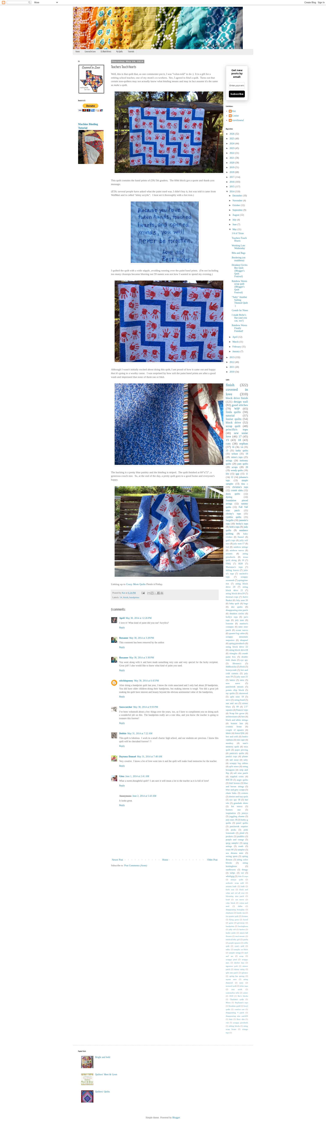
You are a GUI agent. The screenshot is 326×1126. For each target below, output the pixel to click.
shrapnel (244, 640)
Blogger (176, 1117)
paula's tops (231, 756)
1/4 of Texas (238, 233)
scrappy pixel (231, 959)
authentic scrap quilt (235, 883)
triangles (233, 653)
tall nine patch (241, 773)
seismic (229, 553)
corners (244, 793)
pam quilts (242, 464)
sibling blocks (234, 1026)
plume (245, 756)
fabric (228, 733)
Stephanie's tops (241, 1003)
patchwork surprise (239, 826)
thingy (245, 870)
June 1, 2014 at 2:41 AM (137, 776)
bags (246, 603)
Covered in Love (90, 52)
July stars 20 (242, 600)
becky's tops (242, 523)
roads (240, 846)
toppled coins (237, 776)
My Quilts (119, 52)
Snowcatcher (125, 707)
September (237, 210)
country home (234, 726)
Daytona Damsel (127, 756)
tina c (244, 484)
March (235, 341)
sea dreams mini (234, 853)
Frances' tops (242, 710)
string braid (239, 700)
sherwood (243, 693)
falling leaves (232, 570)
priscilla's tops (237, 429)
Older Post (212, 860)
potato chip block (235, 690)
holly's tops (232, 617)
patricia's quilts (237, 753)
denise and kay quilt (238, 796)
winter (245, 993)
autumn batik (231, 886)
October (236, 205)
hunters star (233, 810)
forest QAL (240, 733)
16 (233, 447)
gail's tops (230, 540)
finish (125, 597)
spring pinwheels (237, 643)
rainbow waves (237, 550)
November (237, 200)
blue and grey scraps (235, 790)
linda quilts (233, 412)
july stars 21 (242, 677)
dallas (240, 906)
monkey (229, 743)
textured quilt (231, 986)
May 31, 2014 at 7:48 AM (149, 756)
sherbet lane (239, 963)
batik (243, 886)
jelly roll (232, 929)
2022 (232, 153)
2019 (232, 167)
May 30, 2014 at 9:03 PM (145, 707)
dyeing (229, 497)
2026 (232, 134)
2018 (232, 172)
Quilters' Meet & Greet (106, 1074)
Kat (234, 111)
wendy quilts (237, 470)
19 (247, 454)
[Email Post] (143, 593)
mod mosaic (240, 936)
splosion (244, 973)
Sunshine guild (234, 1006)
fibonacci (237, 663)
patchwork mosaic (235, 687)
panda (245, 939)
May (234, 229)
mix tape (241, 740)
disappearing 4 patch (235, 1013)
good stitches (240, 405)
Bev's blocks (243, 996)
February (237, 346)
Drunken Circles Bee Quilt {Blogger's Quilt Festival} (239, 271)
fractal (245, 920)
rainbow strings (240, 547)
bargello (230, 520)
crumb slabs (237, 490)
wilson (235, 454)
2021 (232, 158)
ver (242, 873)
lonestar (229, 623)
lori (227, 547)
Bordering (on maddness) (238, 259)
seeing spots (232, 856)
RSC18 (229, 780)
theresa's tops (232, 597)
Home (78, 52)
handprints (134, 597)
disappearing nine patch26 (237, 1016)
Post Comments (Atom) (135, 865)
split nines (234, 766)
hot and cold (232, 736)
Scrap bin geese (236, 713)
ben (243, 716)
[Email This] (149, 593)
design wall (241, 401)
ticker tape (244, 986)
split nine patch (232, 973)
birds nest (230, 890)
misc (242, 680)
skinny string (239, 969)
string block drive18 (238, 650)
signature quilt (232, 966)
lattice (232, 680)
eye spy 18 (234, 800)
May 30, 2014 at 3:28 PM (141, 638)
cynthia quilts (233, 517)
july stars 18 (231, 820)
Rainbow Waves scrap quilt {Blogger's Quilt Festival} (239, 287)
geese (231, 923)
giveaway (241, 923)
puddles (240, 836)
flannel (241, 537)
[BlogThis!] (152, 593)
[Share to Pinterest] (162, 593)
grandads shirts (241, 803)
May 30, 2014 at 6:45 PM (146, 680)
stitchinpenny (126, 680)
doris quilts (233, 494)
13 (227, 450)
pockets (229, 836)
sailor (228, 949)
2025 (232, 138)
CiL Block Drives (106, 52)
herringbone (243, 926)
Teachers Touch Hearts (239, 239)
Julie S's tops (243, 876)
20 (247, 467)
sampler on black (241, 949)
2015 (232, 186)
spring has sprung (236, 976)
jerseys (245, 813)
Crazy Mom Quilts (136, 584)
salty (245, 760)
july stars (239, 620)
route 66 (230, 849)
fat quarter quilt (232, 916)
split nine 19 (237, 697)
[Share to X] (155, 593)
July (234, 219)
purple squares (234, 943)
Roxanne (123, 638)
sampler (241, 849)
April (122, 618)
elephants (229, 913)
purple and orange (235, 839)
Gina (121, 776)
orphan (243, 443)
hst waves (236, 806)
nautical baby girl (233, 939)
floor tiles (240, 1019)
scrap (241, 956)
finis (230, 1019)
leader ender (231, 933)
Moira (228, 1003)
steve (228, 700)
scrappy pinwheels (240, 1023)
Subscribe (236, 94)
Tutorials (131, 52)
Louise (235, 115)
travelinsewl (238, 120)
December (237, 195)
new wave (233, 683)
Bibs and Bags (238, 253)
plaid (242, 833)
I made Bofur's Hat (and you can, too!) (239, 318)
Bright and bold (102, 1057)
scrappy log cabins (239, 763)
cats (228, 443)
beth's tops (234, 527)
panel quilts (242, 823)
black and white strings (237, 720)
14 (121, 597)
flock (242, 667)
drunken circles (237, 613)
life (227, 474)
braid (228, 900)
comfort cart (239, 1009)
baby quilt (234, 603)
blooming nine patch (235, 896)
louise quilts (233, 419)
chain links (231, 793)
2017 (232, 177)
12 (232, 477)
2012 (232, 362)
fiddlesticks (231, 667)
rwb (227, 1023)
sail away (234, 760)
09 (237, 707)
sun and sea (232, 703)
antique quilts (237, 880)
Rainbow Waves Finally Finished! (239, 328)
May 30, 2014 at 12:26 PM (138, 618)
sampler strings (235, 953)
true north (237, 989)
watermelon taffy (232, 993)
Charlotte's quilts (237, 999)
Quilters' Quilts (102, 1091)
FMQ (228, 563)
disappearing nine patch (237, 610)
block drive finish (237, 398)
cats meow (239, 900)
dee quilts (237, 607)
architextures (232, 716)
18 (239, 440)
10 (243, 560)
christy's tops (233, 513)
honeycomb (231, 670)
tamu (241, 983)
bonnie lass (237, 723)
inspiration (231, 813)
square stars (231, 979)
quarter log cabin (237, 633)
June (234, 224)
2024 (232, 143)
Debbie (122, 733)
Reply (122, 627)
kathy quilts (242, 450)
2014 (232, 191)
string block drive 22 (237, 647)
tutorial (230, 415)
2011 (232, 367)
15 (227, 440)
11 (247, 474)
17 (240, 436)
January (236, 351)
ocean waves (242, 630)
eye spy (244, 660)
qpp (237, 474)
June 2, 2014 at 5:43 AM (144, 796)
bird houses (234, 783)
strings (229, 460)
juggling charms (236, 816)
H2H (240, 563)
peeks (233, 830)
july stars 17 (239, 543)
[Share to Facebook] (158, 593)
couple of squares (235, 730)
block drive (233, 422)
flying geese (234, 920)
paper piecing (241, 750)
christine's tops (240, 487)
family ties (241, 913)
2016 (232, 182)
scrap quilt (233, 426)
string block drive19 (235, 593)
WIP (237, 408)
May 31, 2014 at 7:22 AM (139, 733)
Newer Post (117, 860)
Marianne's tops (234, 567)
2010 (232, 372)
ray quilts (230, 693)
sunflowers (231, 870)
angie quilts (242, 780)
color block (230, 903)
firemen (245, 916)
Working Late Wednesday (238, 247)
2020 (232, 162)
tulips (232, 873)
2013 (232, 357)
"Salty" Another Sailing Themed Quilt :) (240, 301)
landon (242, 929)
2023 (232, 148)
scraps (235, 467)
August (236, 215)
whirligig (230, 876)
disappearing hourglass (235, 910)
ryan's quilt (239, 946)
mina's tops (237, 457)
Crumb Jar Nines (240, 310)
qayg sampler (232, 843)
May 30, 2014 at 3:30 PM (141, 657)
